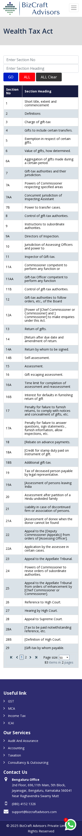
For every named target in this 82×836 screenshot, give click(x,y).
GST (11, 701)
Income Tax (17, 716)
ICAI (11, 723)
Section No (12, 91)
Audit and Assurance (23, 741)
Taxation (14, 755)
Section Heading (38, 91)
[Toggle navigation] (74, 7)
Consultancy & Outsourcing (28, 762)
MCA (11, 708)
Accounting (16, 748)
